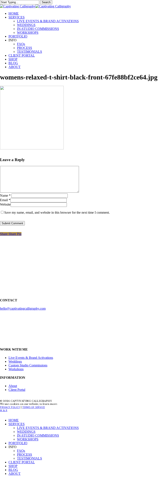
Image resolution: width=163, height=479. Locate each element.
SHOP (12, 466)
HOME (13, 420)
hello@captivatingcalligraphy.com (23, 308)
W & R (3, 410)
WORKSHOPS (27, 439)
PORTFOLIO (17, 443)
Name (5, 195)
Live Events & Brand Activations (30, 357)
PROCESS (24, 454)
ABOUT (14, 473)
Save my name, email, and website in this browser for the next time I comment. (57, 212)
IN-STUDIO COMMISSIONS (38, 435)
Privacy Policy (10, 407)
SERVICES (16, 424)
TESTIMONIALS (29, 458)
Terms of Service (33, 407)
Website (5, 204)
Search (46, 2)
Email (5, 200)
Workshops (16, 369)
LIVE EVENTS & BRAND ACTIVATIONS (48, 428)
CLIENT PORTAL (21, 462)
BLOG (13, 470)
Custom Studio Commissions (27, 365)
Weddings (15, 361)
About (12, 386)
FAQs (21, 451)
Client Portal (16, 389)
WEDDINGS (26, 431)
